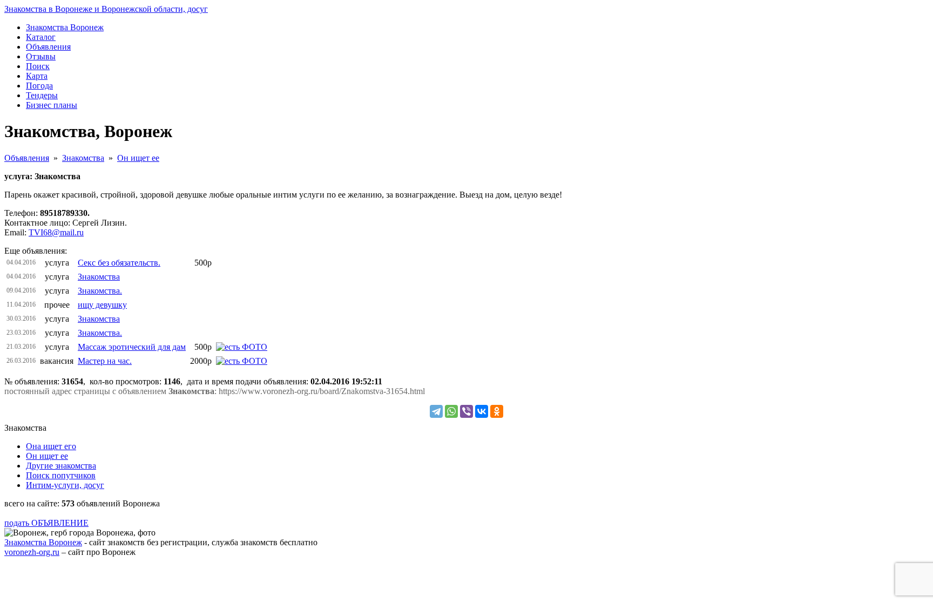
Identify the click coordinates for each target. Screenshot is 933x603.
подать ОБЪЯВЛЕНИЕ (46, 522)
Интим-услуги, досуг (65, 485)
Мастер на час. (105, 360)
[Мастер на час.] (241, 360)
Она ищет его (51, 446)
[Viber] (466, 411)
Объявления (26, 157)
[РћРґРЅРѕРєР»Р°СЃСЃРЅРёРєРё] (496, 411)
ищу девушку (102, 304)
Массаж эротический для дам (132, 346)
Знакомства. (100, 290)
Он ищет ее (138, 157)
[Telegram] (436, 411)
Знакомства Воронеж (43, 542)
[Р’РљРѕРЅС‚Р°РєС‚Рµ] (481, 411)
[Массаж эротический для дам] (241, 346)
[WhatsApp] (451, 411)
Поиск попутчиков (61, 475)
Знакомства (83, 157)
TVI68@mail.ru (56, 232)
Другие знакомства (61, 465)
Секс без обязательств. (119, 262)
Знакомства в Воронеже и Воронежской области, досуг (106, 8)
